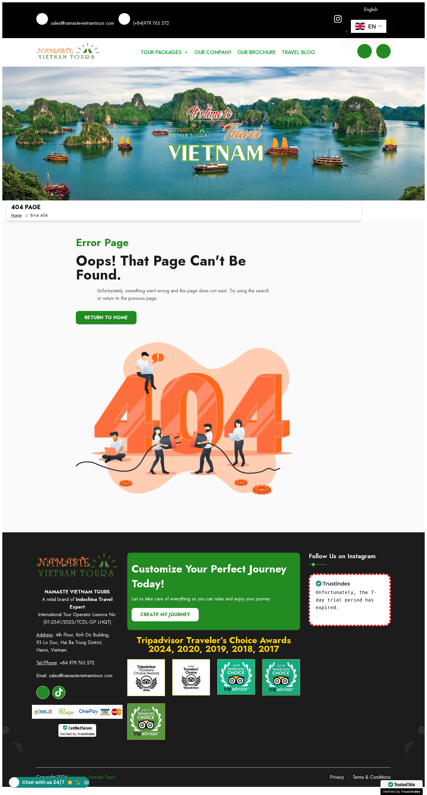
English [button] (371, 9)
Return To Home (106, 317)
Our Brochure (256, 52)
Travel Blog (298, 52)
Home (16, 215)
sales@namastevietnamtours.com (82, 23)
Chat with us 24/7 (43, 782)
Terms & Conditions (372, 777)
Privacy (337, 777)
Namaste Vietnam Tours (92, 777)
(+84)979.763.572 (151, 23)
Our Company (213, 52)
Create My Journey (165, 614)
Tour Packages (161, 52)
